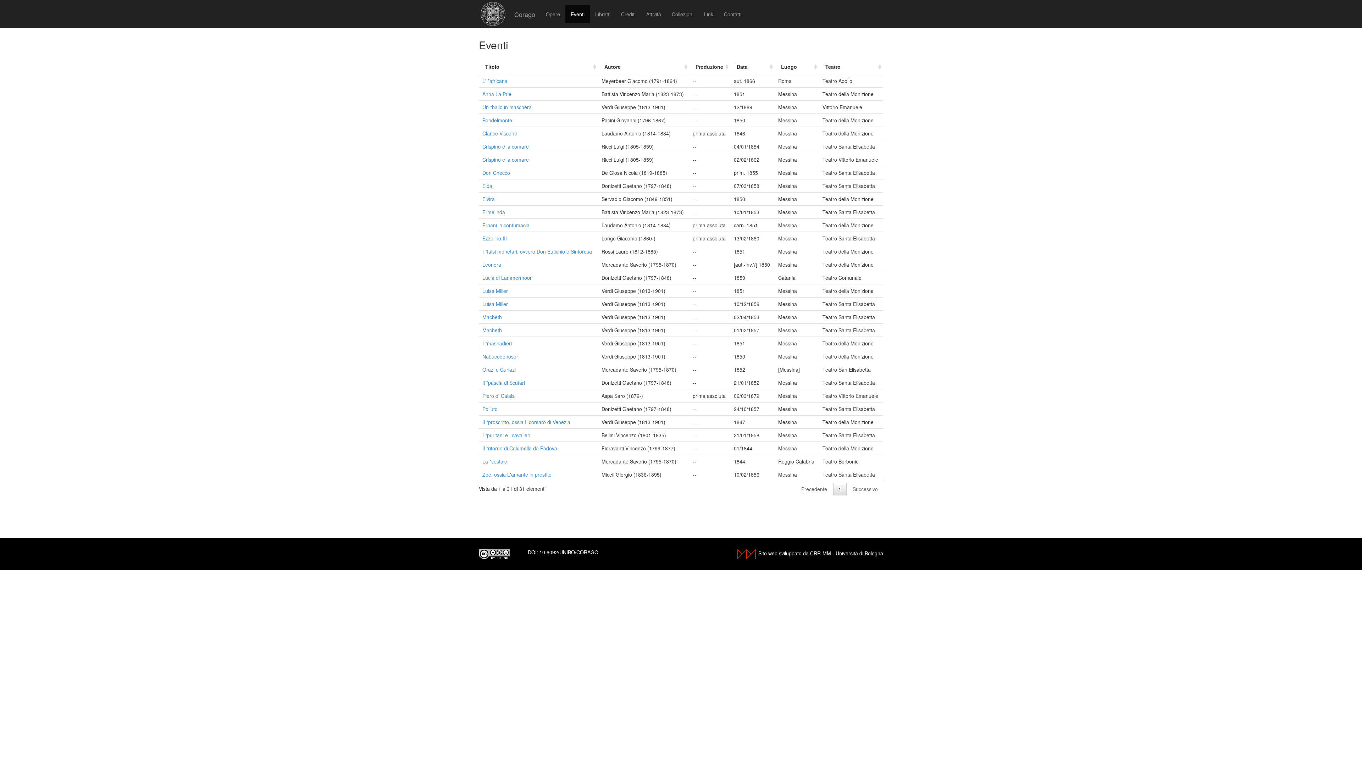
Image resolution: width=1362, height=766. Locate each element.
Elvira (488, 198)
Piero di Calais (498, 395)
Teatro (833, 66)
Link (708, 14)
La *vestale (494, 461)
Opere (553, 14)
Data (742, 66)
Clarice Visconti (499, 133)
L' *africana (495, 80)
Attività (653, 14)
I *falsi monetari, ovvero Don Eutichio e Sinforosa (537, 251)
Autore (612, 66)
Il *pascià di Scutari (503, 382)
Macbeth (492, 317)
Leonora (491, 264)
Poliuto (490, 408)
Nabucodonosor (500, 356)
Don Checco (496, 172)
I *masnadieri (497, 343)
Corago (524, 14)
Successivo (865, 489)
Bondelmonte (497, 120)
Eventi (578, 14)
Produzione (709, 66)
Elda (487, 185)
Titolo (492, 66)
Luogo (789, 66)
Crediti (628, 14)
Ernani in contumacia (506, 225)
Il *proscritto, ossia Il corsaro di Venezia (526, 422)
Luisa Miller (495, 290)
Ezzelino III (494, 238)
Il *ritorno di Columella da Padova (519, 448)
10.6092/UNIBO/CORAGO (568, 552)
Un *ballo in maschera (507, 107)
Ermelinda (493, 212)
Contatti (732, 14)
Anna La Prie (496, 94)
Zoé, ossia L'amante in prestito (517, 474)
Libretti (602, 14)
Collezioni (682, 14)
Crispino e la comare (505, 146)
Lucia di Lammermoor (507, 277)
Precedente (814, 489)
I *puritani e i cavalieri (506, 435)
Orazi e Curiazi (499, 369)
